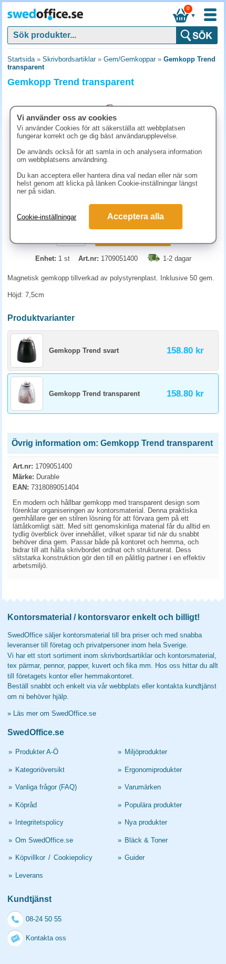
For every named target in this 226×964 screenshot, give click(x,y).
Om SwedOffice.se (44, 840)
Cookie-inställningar (46, 217)
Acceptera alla (135, 216)
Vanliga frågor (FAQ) (46, 787)
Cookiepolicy (73, 857)
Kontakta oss (46, 938)
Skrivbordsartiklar (69, 59)
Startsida (21, 59)
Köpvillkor (30, 857)
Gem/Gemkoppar (130, 59)
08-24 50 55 (43, 919)
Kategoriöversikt (40, 770)
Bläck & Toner (146, 840)
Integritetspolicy (39, 822)
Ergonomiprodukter (153, 770)
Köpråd (26, 805)
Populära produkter (153, 805)
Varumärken (143, 787)
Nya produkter (146, 822)
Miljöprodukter (146, 752)
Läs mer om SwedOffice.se (54, 713)
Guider (135, 857)
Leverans (29, 875)
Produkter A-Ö (36, 752)
